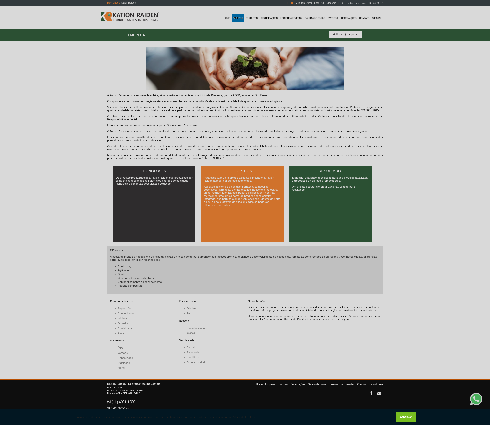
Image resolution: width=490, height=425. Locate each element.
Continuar (406, 416)
